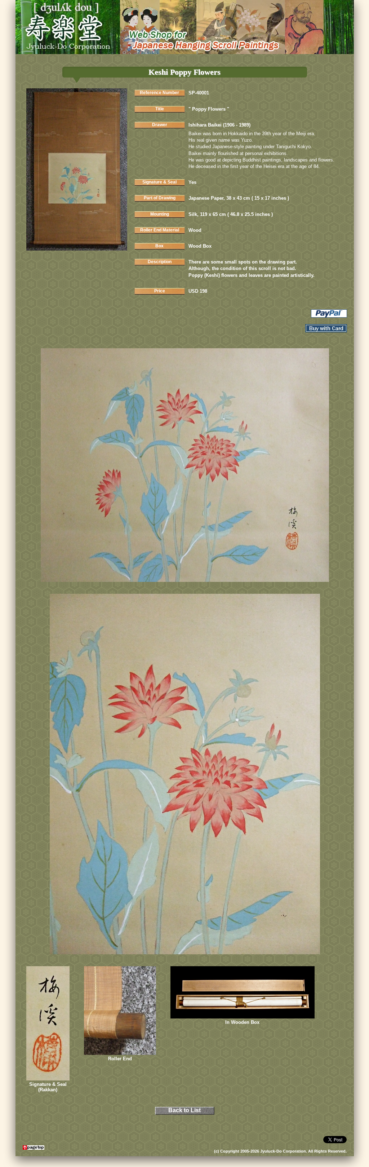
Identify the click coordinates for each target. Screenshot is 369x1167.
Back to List (184, 1110)
